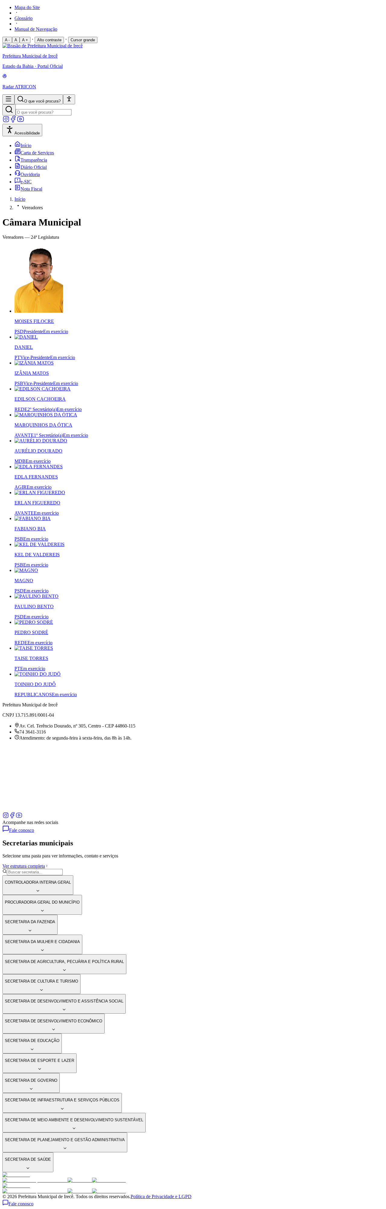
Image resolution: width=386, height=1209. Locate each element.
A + (25, 40)
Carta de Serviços (37, 152)
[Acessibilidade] (69, 99)
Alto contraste (49, 40)
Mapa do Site (27, 7)
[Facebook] (13, 121)
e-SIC (26, 181)
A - (7, 40)
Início (26, 145)
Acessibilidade (27, 133)
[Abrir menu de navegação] (8, 99)
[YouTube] (20, 121)
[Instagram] (6, 121)
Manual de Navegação (35, 29)
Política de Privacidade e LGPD (161, 1196)
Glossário (23, 18)
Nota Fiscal (31, 188)
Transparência (34, 160)
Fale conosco (21, 830)
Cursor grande (83, 40)
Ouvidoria (30, 174)
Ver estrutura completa (23, 866)
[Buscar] (9, 109)
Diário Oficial (34, 167)
